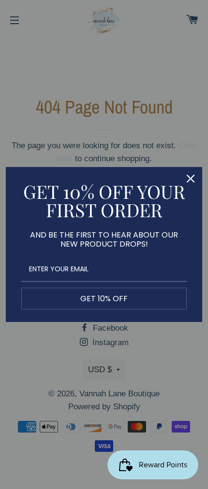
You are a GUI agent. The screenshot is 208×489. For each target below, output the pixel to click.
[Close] (190, 178)
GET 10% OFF (104, 298)
